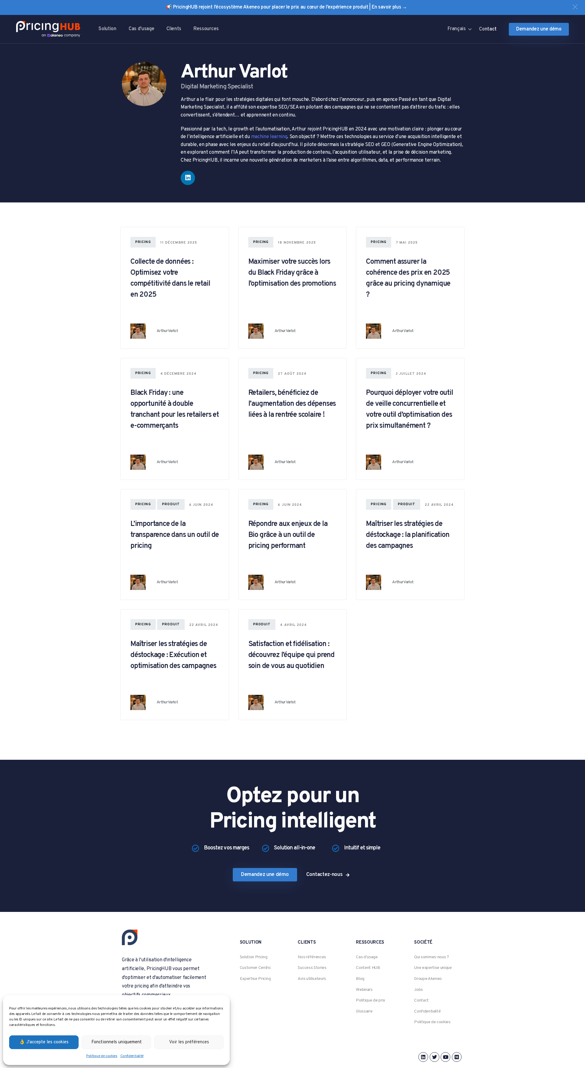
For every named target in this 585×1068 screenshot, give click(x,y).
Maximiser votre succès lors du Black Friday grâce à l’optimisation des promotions (292, 272)
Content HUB (368, 967)
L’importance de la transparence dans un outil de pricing (174, 535)
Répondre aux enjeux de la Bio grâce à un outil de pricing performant (288, 535)
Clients (173, 29)
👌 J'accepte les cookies (44, 1042)
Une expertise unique (433, 967)
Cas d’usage (141, 29)
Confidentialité (132, 1056)
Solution (107, 29)
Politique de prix (370, 1000)
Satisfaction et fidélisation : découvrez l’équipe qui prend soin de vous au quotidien (291, 655)
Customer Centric (255, 967)
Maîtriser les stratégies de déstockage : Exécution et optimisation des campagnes (173, 655)
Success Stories (312, 967)
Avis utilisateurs (312, 978)
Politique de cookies (101, 1056)
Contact (421, 1000)
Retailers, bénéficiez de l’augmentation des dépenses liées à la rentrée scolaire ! (292, 404)
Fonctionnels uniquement (116, 1042)
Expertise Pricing (255, 978)
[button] (575, 7)
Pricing (143, 242)
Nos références (312, 957)
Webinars (364, 989)
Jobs (418, 989)
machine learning (269, 137)
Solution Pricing (254, 957)
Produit (171, 504)
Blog (360, 978)
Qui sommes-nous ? (431, 957)
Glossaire (364, 1011)
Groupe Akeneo (428, 978)
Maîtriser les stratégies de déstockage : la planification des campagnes (407, 535)
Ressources (206, 29)
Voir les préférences (189, 1042)
